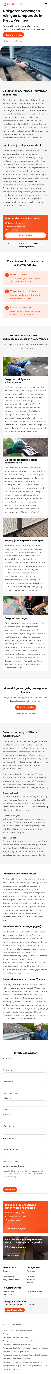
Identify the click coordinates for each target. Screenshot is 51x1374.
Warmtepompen (9, 1294)
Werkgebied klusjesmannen (13, 1369)
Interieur (30, 1282)
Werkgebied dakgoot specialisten (16, 1337)
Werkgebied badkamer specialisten (16, 1358)
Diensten (6, 1271)
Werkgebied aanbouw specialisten (16, 1344)
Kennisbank (7, 1274)
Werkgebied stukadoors (37, 1365)
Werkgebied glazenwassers (33, 1362)
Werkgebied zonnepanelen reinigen (16, 1334)
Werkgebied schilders (23, 1330)
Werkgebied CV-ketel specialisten (16, 1351)
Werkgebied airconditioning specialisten (18, 1341)
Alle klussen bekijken (16, 1228)
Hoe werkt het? (9, 1276)
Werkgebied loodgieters (38, 1355)
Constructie (31, 1274)
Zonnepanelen (32, 1294)
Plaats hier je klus (13, 35)
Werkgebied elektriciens (12, 1362)
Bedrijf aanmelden (15, 1310)
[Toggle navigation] (46, 4)
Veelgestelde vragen (11, 1279)
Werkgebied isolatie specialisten (15, 1355)
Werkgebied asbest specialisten (35, 1348)
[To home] (13, 4)
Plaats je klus (25, 235)
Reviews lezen (13, 1255)
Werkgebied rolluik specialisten (15, 1365)
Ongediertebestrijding (35, 1291)
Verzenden (10, 1189)
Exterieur (30, 1276)
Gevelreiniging (8, 1291)
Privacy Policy (8, 1330)
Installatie (31, 1279)
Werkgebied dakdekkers (12, 1348)
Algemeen (31, 1271)
